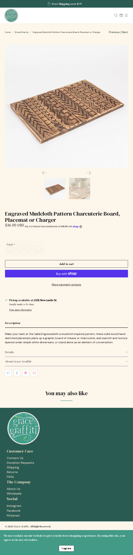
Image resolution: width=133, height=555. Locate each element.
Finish (11, 244)
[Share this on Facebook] (17, 373)
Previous (114, 32)
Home (8, 32)
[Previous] (44, 172)
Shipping (13, 467)
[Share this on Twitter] (8, 373)
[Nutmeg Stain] (10, 248)
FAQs (10, 477)
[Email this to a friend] (34, 373)
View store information (20, 310)
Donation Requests (20, 463)
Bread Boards (22, 32)
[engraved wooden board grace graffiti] (66, 106)
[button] (66, 323)
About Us (13, 489)
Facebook (14, 511)
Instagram (14, 506)
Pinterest (13, 515)
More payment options (66, 284)
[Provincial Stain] (29, 248)
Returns (12, 472)
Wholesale (14, 493)
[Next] (88, 172)
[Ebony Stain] (38, 248)
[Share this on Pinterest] (25, 373)
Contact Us (15, 458)
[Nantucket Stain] (19, 248)
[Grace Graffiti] (58, 15)
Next (125, 32)
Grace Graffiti (21, 526)
